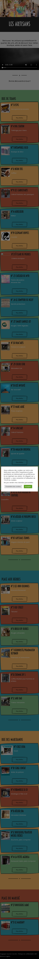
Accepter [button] (28, 486)
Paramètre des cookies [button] (13, 486)
